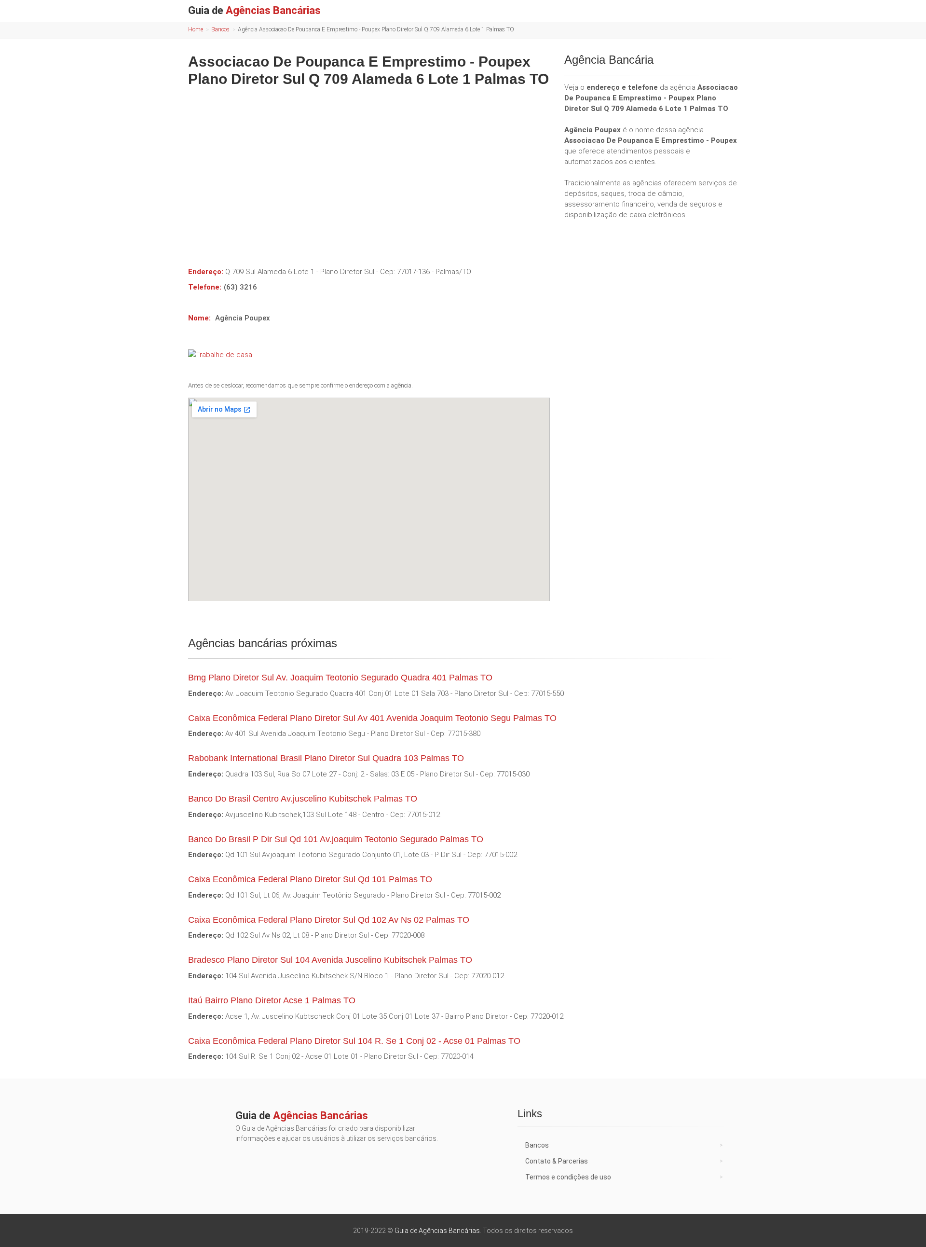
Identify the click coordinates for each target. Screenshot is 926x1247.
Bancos (220, 29)
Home (195, 29)
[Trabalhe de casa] (369, 354)
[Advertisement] (369, 169)
